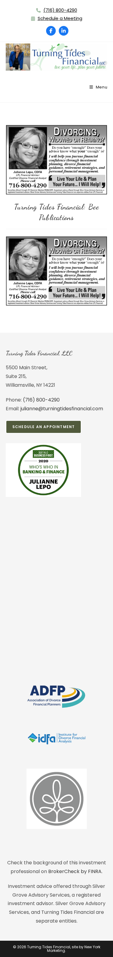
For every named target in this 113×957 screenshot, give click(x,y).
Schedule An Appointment (43, 426)
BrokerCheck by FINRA (75, 871)
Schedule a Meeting (60, 18)
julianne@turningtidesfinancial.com (61, 408)
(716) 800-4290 (60, 10)
